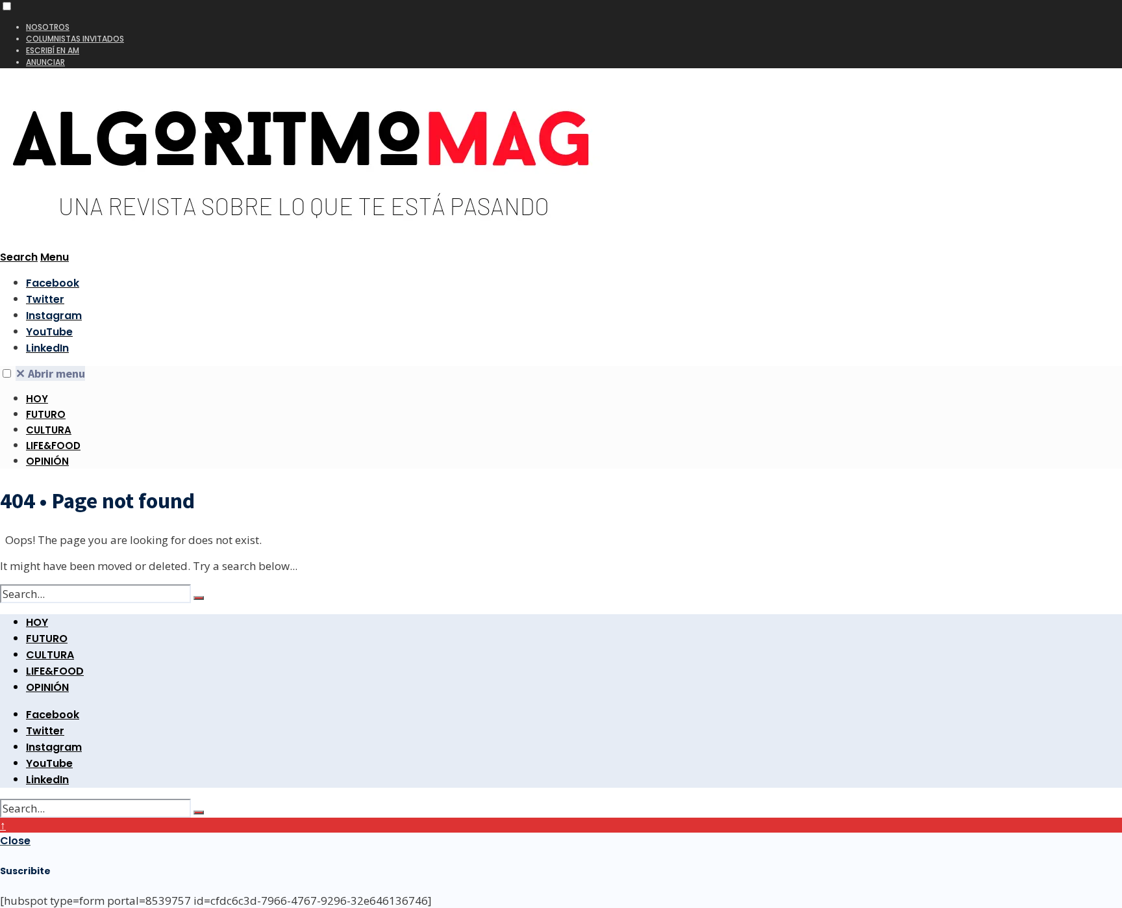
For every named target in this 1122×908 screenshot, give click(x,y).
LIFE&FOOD (53, 445)
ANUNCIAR (45, 62)
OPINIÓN (47, 461)
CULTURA (48, 430)
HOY (37, 399)
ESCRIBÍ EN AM (52, 50)
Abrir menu (50, 373)
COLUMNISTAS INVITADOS (75, 38)
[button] (7, 6)
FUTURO (46, 414)
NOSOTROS (47, 26)
